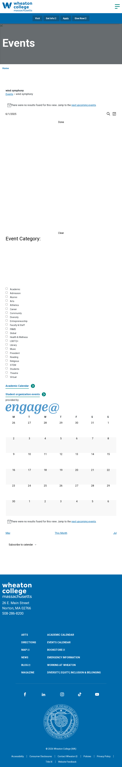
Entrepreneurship (18, 321)
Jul (115, 533)
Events (9, 94)
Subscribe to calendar (21, 544)
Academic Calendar (17, 385)
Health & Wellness (19, 337)
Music (13, 349)
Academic (15, 289)
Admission (15, 293)
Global (13, 333)
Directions (28, 642)
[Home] (21, 6)
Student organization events (23, 394)
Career (13, 309)
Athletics (14, 305)
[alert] (61, 105)
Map (24, 649)
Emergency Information (63, 657)
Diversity (14, 317)
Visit (37, 18)
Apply (66, 18)
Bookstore (54, 649)
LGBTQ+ (14, 341)
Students (14, 369)
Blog (24, 665)
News (24, 657)
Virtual (13, 377)
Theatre (14, 373)
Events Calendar (59, 642)
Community (16, 313)
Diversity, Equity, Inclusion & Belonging (74, 672)
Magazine (27, 672)
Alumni (13, 297)
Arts (12, 301)
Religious (14, 361)
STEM (13, 365)
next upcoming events (83, 105)
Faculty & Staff (17, 325)
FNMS (13, 329)
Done (61, 122)
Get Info (50, 18)
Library (13, 345)
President (15, 353)
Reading (14, 357)
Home (5, 68)
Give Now (79, 18)
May (8, 533)
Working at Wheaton (61, 665)
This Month (61, 533)
